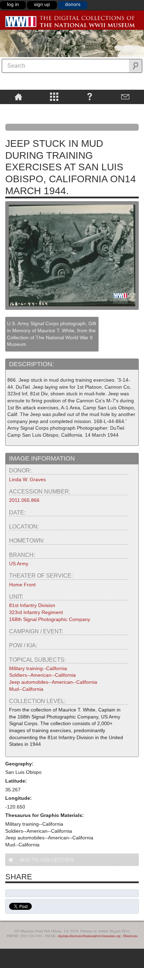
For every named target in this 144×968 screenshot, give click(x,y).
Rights (18, 109)
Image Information (42, 458)
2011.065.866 (24, 500)
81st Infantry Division (32, 605)
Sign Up (42, 4)
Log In (13, 4)
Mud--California (26, 689)
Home (18, 96)
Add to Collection (47, 860)
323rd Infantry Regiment (36, 612)
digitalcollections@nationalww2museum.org (89, 935)
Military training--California (38, 668)
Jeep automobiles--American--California (53, 682)
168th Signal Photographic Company (49, 619)
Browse (54, 96)
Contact (125, 96)
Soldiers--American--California (42, 675)
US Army (18, 563)
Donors (72, 4)
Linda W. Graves (27, 479)
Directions (130, 935)
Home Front (22, 584)
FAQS (89, 96)
